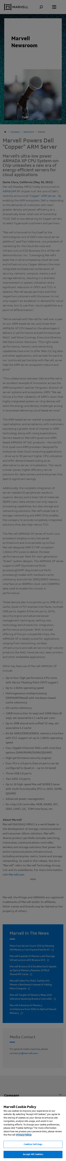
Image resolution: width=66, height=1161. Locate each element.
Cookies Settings (33, 1144)
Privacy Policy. (24, 1135)
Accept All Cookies (33, 1154)
